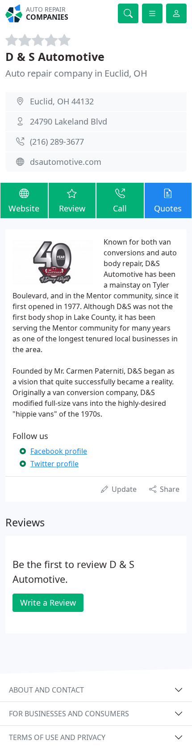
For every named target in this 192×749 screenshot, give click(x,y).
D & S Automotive (54, 56)
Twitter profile (54, 464)
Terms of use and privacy (57, 737)
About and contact (46, 690)
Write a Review (48, 602)
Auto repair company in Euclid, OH (76, 73)
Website (23, 208)
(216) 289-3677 (57, 141)
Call (120, 208)
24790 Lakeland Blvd (68, 121)
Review (72, 208)
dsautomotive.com (65, 161)
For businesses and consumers (69, 714)
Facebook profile (58, 451)
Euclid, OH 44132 (62, 101)
